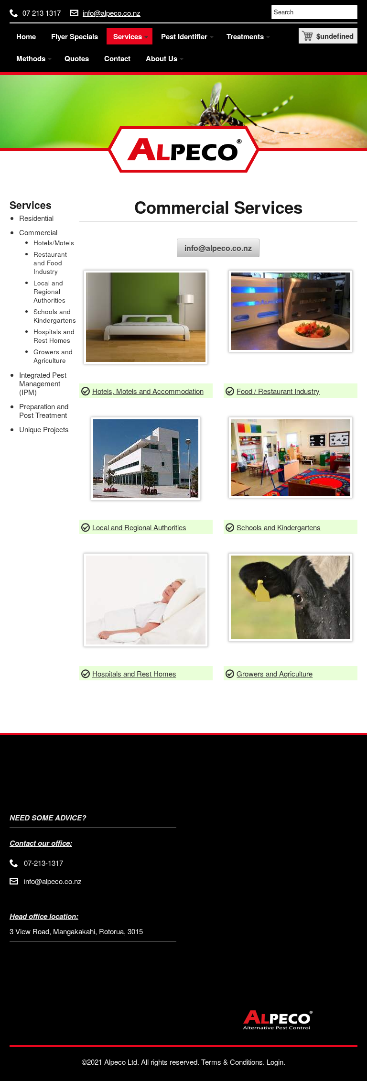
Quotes (77, 58)
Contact (117, 58)
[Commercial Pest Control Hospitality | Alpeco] (290, 349)
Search (283, 11)
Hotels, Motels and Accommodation (148, 391)
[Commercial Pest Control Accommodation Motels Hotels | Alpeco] (146, 361)
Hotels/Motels (53, 242)
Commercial (38, 232)
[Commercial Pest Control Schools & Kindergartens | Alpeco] (290, 495)
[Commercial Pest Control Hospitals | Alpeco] (146, 644)
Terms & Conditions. (233, 1062)
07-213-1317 (43, 863)
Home (26, 36)
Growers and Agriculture (275, 673)
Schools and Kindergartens (279, 527)
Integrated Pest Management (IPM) (42, 383)
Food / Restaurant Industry (278, 391)
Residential (36, 218)
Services (31, 204)
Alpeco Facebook (300, 247)
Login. (276, 1062)
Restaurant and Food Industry (50, 263)
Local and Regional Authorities (139, 527)
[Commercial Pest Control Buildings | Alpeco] (146, 497)
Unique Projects (44, 429)
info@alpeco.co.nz (111, 13)
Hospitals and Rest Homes (134, 673)
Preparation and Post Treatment (43, 410)
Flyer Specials (74, 36)
